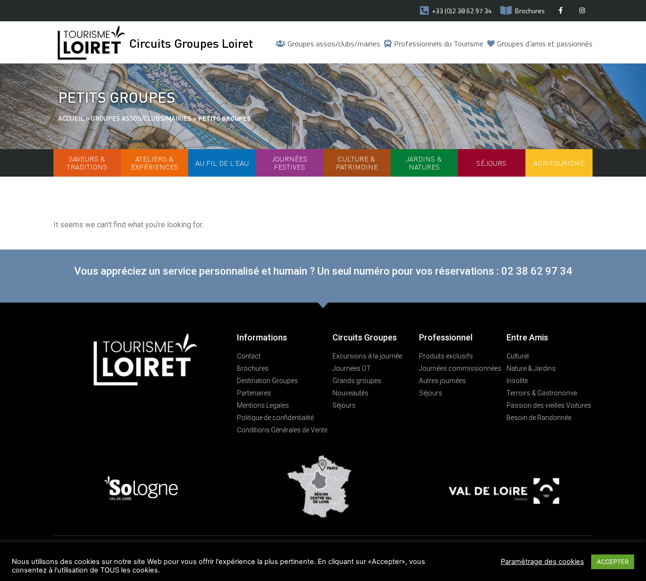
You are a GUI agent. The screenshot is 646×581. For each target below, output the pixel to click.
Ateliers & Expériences (154, 162)
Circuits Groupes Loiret (191, 43)
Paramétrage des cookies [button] (542, 561)
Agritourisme (559, 163)
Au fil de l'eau (222, 163)
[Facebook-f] (560, 10)
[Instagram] (582, 10)
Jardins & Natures (424, 162)
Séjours (491, 163)
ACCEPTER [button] (613, 561)
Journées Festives (289, 162)
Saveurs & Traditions (87, 162)
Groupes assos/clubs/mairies (141, 118)
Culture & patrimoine (357, 162)
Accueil (71, 118)
